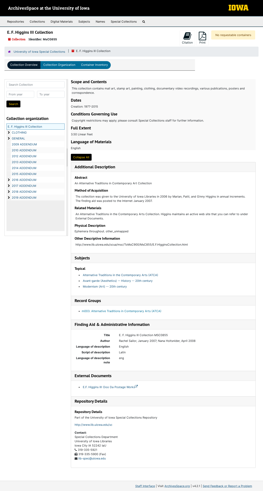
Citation (187, 42)
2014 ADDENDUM (24, 168)
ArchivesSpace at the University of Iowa (48, 8)
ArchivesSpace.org (177, 486)
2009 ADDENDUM (24, 144)
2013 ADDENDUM (24, 162)
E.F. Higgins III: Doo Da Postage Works (109, 387)
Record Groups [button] (88, 300)
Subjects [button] (82, 258)
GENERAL (18, 138)
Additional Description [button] (95, 167)
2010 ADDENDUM (24, 150)
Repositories (15, 21)
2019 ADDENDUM (24, 197)
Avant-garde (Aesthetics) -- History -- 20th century (118, 281)
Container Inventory (94, 65)
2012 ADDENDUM (24, 156)
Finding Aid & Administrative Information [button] (112, 324)
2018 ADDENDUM (24, 191)
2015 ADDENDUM (24, 174)
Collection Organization (59, 65)
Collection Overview (24, 65)
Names (100, 21)
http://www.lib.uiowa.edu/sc (93, 424)
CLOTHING (19, 132)
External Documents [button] (93, 375)
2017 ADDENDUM (24, 186)
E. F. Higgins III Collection (25, 126)
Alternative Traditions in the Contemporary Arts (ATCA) (120, 275)
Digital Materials (62, 21)
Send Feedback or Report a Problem (227, 486)
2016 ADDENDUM (24, 180)
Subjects (84, 21)
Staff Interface (145, 486)
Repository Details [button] (91, 401)
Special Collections (124, 21)
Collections (37, 21)
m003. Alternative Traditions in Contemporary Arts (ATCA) (121, 311)
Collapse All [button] (81, 157)
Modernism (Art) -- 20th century (105, 286)
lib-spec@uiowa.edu (92, 458)
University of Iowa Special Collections (39, 51)
